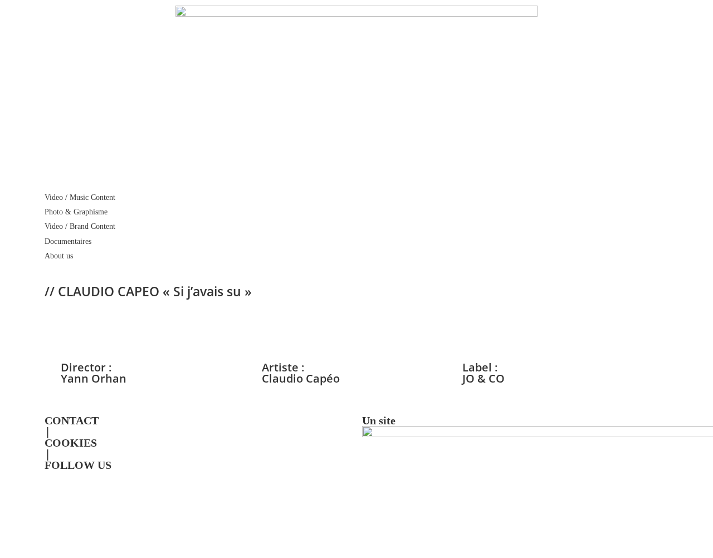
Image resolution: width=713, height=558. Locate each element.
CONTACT (72, 420)
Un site (378, 420)
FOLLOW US (78, 465)
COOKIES (71, 443)
